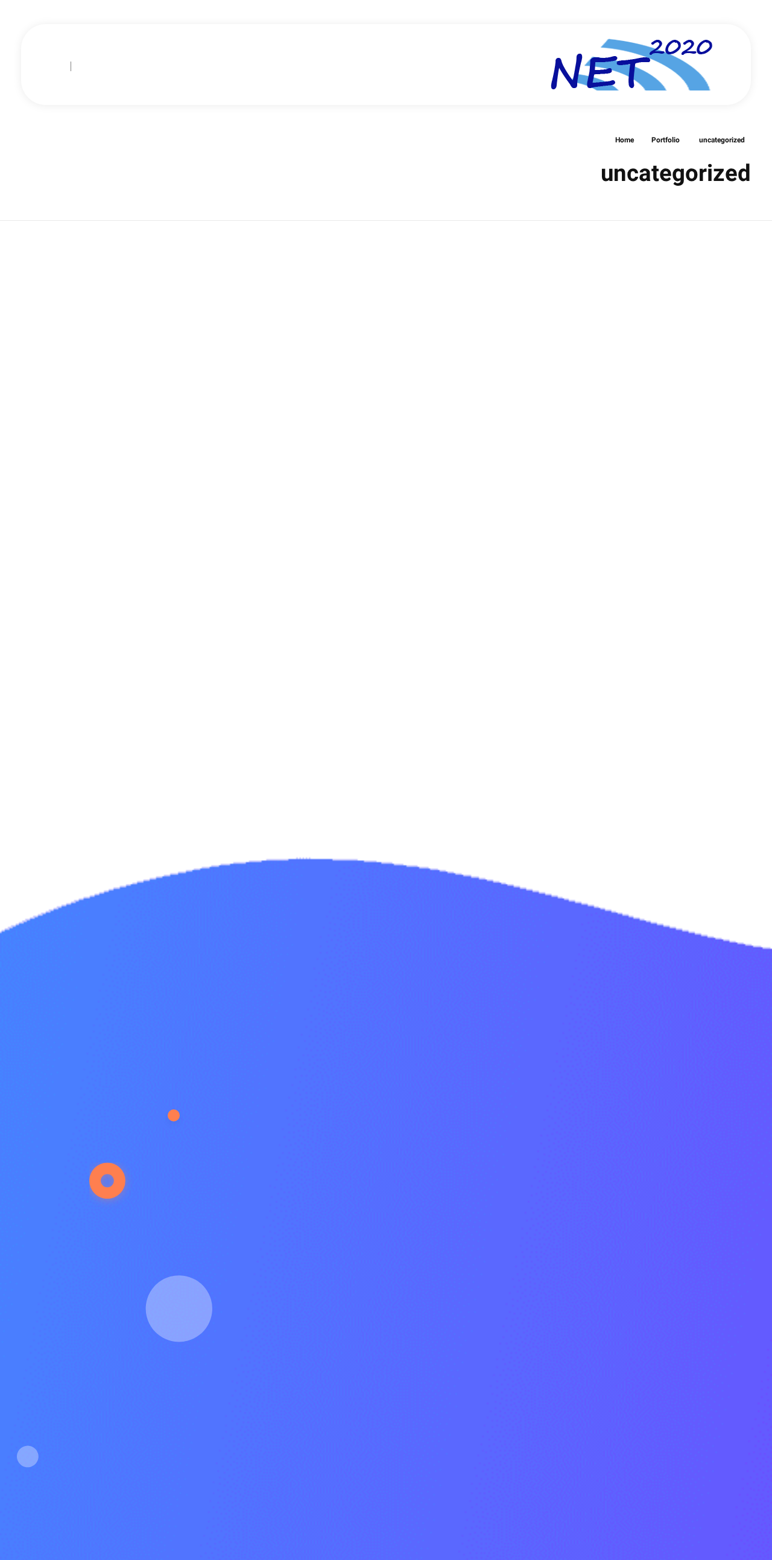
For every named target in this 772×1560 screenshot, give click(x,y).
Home (624, 140)
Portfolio (665, 140)
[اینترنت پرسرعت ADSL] (633, 62)
